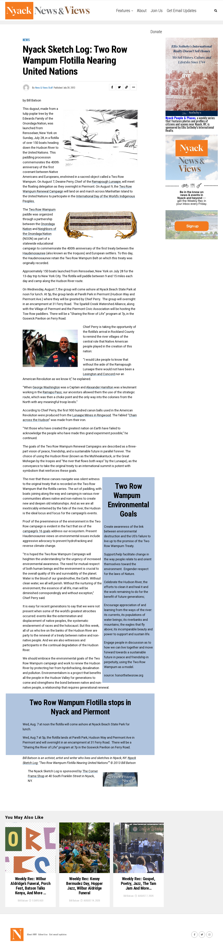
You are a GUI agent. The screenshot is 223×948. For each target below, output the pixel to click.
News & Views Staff (44, 87)
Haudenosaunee (34, 253)
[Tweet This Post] (119, 87)
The (85, 771)
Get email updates (181, 10)
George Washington (46, 387)
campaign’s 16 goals (37, 531)
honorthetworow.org (129, 675)
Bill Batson (23, 900)
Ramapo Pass (52, 392)
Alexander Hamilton (100, 387)
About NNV (32, 934)
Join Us (157, 10)
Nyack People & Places (180, 118)
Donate (156, 31)
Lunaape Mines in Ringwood (91, 415)
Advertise (42, 934)
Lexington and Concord (99, 374)
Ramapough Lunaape (106, 181)
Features (123, 10)
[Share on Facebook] (112, 87)
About (142, 10)
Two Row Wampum (42, 209)
